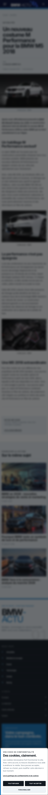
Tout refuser (13, 783)
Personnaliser (24, 790)
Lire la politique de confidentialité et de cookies (21, 776)
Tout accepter (35, 783)
